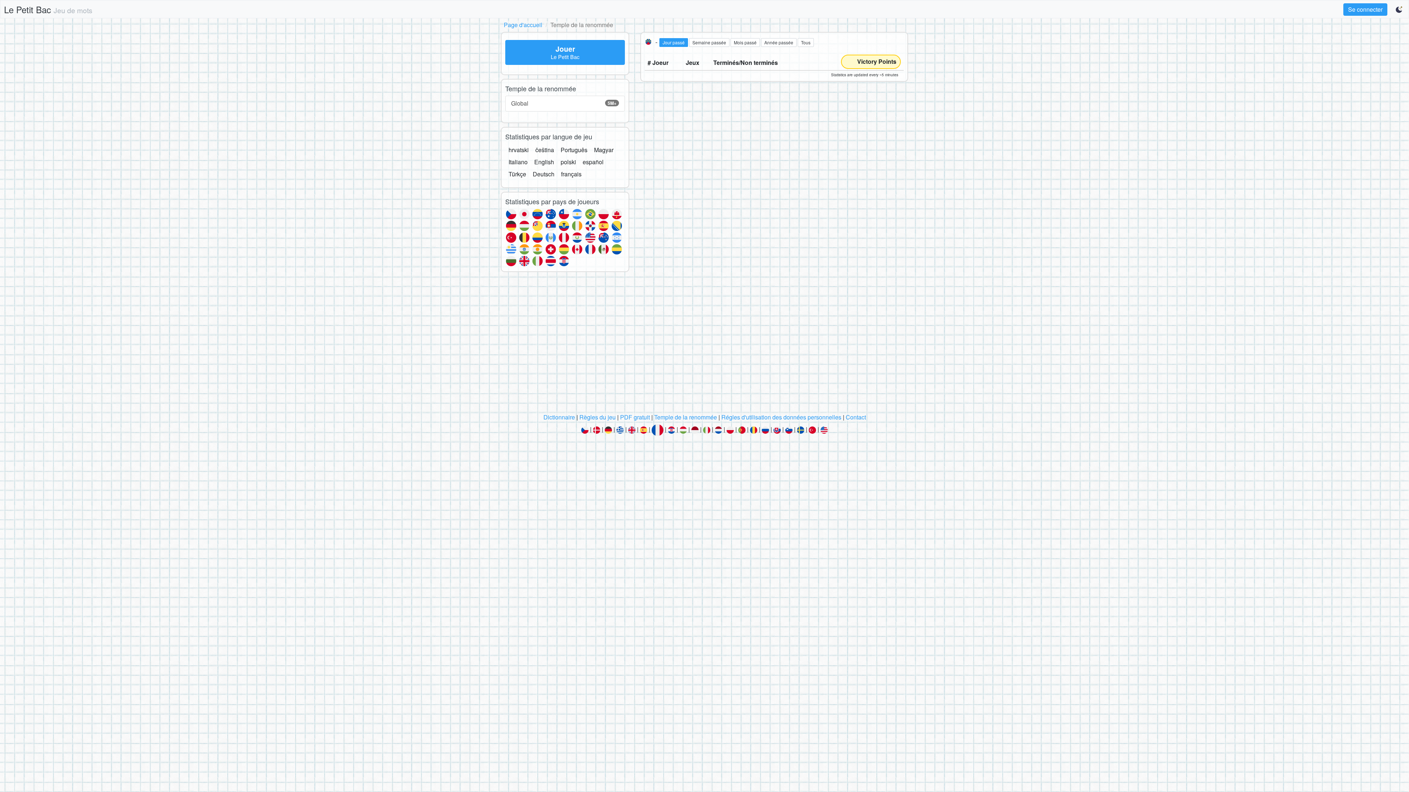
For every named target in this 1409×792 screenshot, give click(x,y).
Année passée (778, 42)
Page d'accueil (523, 25)
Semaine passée (709, 42)
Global (563, 103)
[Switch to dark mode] (1399, 9)
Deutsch (543, 174)
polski (568, 162)
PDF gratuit (635, 417)
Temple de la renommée (685, 417)
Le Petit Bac (48, 9)
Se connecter (1365, 9)
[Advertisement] (704, 344)
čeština (544, 150)
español (593, 162)
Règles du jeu (597, 417)
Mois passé (745, 42)
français (571, 174)
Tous (806, 42)
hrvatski (519, 150)
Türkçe (517, 174)
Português (574, 150)
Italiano (518, 162)
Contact (856, 417)
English (544, 162)
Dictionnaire (559, 417)
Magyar (604, 150)
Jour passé (674, 42)
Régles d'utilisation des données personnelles (781, 417)
